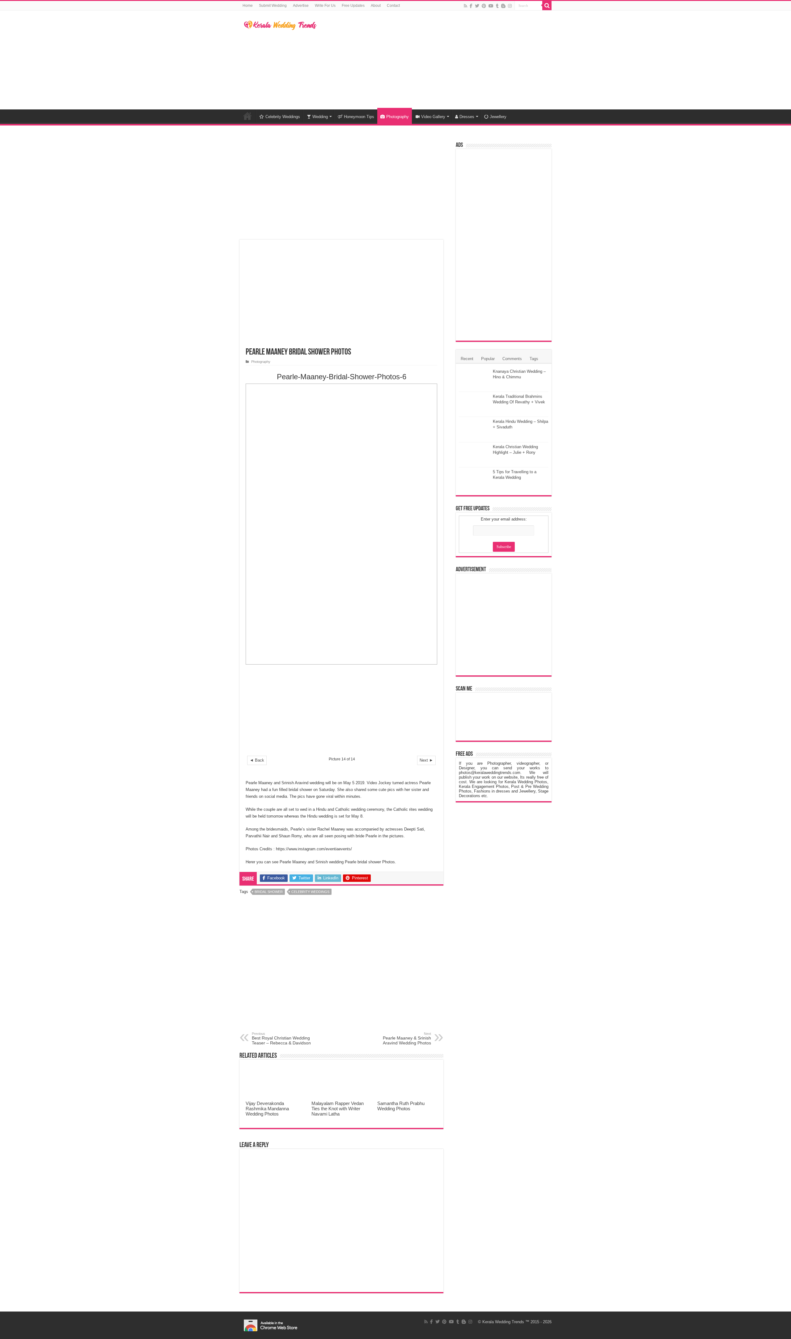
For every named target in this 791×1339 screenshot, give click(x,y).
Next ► (426, 760)
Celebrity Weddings (282, 116)
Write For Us (325, 5)
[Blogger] (503, 6)
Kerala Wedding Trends (503, 1322)
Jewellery (498, 116)
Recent (467, 358)
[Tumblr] (497, 6)
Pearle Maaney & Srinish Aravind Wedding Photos (407, 1038)
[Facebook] (471, 6)
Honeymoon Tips (359, 116)
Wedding (320, 116)
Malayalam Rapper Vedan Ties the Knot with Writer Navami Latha (337, 1108)
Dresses (466, 116)
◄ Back (257, 760)
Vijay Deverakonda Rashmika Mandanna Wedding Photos (267, 1108)
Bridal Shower (269, 892)
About (376, 5)
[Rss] (465, 6)
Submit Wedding (273, 5)
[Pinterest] (484, 6)
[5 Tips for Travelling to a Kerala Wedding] (474, 479)
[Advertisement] (434, 60)
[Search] (547, 5)
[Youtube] (491, 6)
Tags (534, 358)
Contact (393, 5)
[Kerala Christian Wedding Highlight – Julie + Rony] (474, 454)
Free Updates (353, 5)
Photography (397, 116)
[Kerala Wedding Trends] (280, 24)
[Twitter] (477, 6)
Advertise (301, 5)
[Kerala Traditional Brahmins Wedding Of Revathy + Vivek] (474, 404)
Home (248, 5)
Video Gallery (433, 116)
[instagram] (509, 6)
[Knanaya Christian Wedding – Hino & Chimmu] (474, 379)
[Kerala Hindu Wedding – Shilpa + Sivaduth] (474, 429)
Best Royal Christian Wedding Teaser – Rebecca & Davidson (281, 1038)
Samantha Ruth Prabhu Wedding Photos (401, 1106)
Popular (488, 358)
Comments (512, 358)
